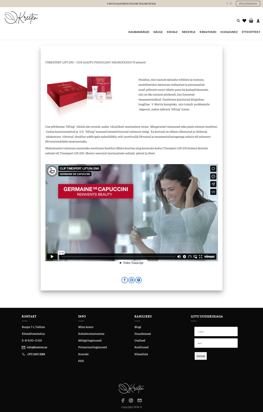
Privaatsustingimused (92, 347)
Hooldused (229, 32)
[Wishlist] (244, 20)
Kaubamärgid (138, 32)
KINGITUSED (208, 32)
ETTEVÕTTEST (251, 32)
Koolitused (141, 347)
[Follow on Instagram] (230, 3)
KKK (81, 360)
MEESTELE (188, 32)
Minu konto (85, 327)
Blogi (137, 327)
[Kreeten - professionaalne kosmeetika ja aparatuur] (70, 17)
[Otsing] (238, 20)
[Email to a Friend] (131, 280)
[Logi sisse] (258, 20)
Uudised (139, 340)
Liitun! (201, 356)
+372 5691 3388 (36, 354)
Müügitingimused (90, 340)
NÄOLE (158, 32)
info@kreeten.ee (37, 347)
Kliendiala (141, 354)
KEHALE (172, 32)
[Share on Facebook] (124, 280)
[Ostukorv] (251, 20)
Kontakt (83, 354)
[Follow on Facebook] (227, 3)
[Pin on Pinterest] (138, 280)
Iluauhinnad (142, 333)
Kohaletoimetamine (91, 333)
